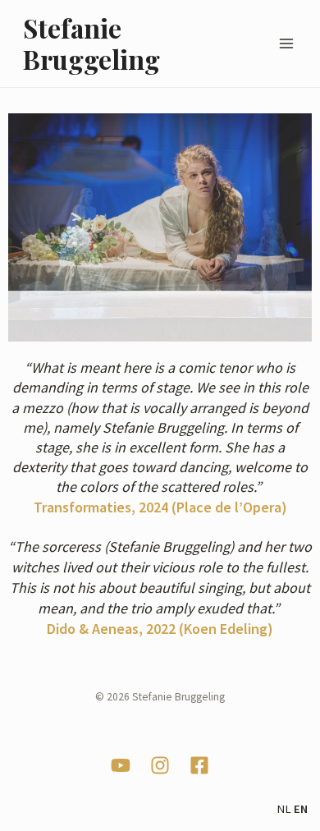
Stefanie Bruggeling (91, 43)
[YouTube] (120, 765)
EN (301, 808)
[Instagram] (160, 765)
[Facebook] (199, 765)
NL (284, 808)
